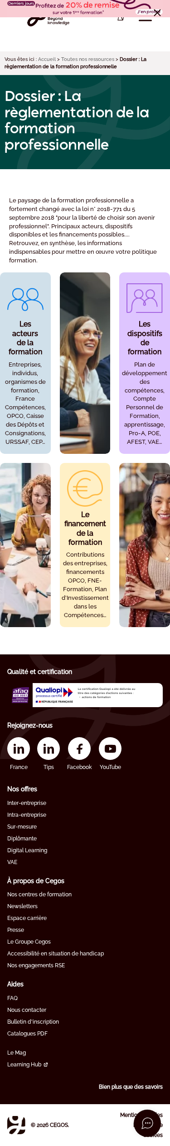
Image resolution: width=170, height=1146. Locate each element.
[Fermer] (157, 12)
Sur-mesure (22, 827)
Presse (15, 930)
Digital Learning (27, 850)
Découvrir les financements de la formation (85, 572)
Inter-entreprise (26, 803)
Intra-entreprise (26, 815)
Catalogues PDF (27, 1033)
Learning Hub (24, 1064)
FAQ (12, 998)
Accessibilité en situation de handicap (55, 953)
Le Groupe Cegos (29, 942)
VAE (12, 862)
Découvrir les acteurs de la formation (25, 386)
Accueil (47, 59)
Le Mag (16, 1053)
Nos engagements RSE (36, 965)
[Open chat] (147, 1123)
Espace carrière (27, 918)
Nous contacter (26, 1010)
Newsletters (22, 906)
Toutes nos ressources (87, 59)
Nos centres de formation (39, 894)
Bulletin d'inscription (33, 1022)
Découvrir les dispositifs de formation (144, 386)
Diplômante (22, 838)
